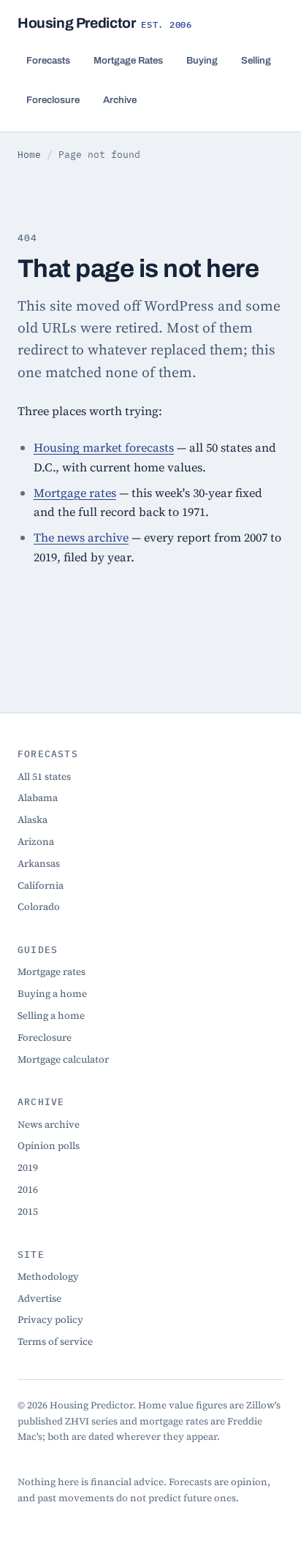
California (41, 885)
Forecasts (48, 60)
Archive (120, 99)
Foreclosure (53, 99)
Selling (256, 60)
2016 (28, 1189)
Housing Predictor (105, 23)
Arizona (36, 841)
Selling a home (51, 1015)
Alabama (38, 797)
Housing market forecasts (104, 447)
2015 (28, 1211)
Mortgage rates (75, 493)
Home (29, 154)
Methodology (48, 1276)
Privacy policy (50, 1319)
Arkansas (39, 863)
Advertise (39, 1298)
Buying (202, 60)
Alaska (32, 819)
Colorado (39, 906)
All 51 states (44, 776)
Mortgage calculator (63, 1059)
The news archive (81, 537)
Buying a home (52, 993)
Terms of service (55, 1341)
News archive (49, 1124)
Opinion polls (49, 1145)
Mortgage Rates (128, 60)
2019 (28, 1167)
